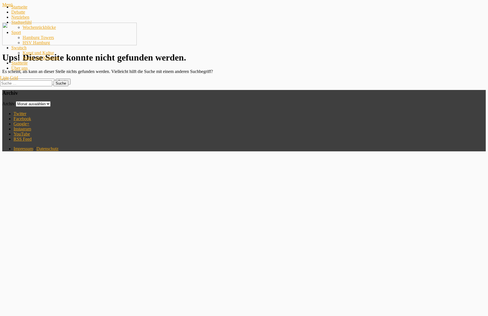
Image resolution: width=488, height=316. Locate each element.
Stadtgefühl (21, 22)
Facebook (22, 118)
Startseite (19, 7)
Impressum (23, 148)
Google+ (21, 123)
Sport (16, 32)
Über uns (19, 68)
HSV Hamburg (36, 42)
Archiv (8, 103)
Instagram (22, 128)
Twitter (20, 113)
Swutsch (19, 47)
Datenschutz (47, 148)
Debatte (18, 12)
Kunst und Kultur (38, 52)
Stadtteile (19, 63)
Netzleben (20, 17)
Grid (14, 77)
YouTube (22, 134)
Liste (4, 77)
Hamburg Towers (38, 37)
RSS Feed (23, 139)
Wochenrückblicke (39, 27)
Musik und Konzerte (41, 57)
